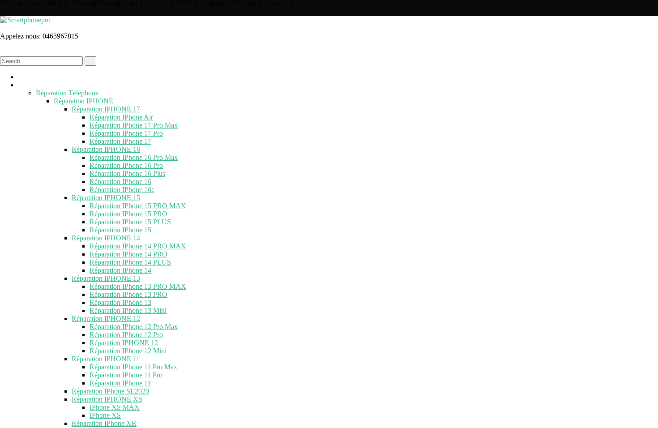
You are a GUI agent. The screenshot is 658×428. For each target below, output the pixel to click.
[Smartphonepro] (25, 20)
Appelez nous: (21, 36)
